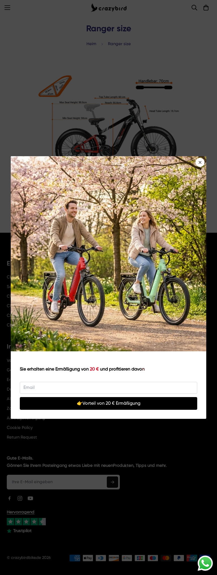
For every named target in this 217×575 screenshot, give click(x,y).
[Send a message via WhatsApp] (205, 563)
